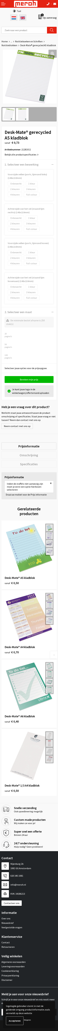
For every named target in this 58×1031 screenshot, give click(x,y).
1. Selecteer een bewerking (22, 164)
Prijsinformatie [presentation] (28, 446)
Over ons (5, 918)
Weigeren (27, 1020)
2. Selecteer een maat (18, 312)
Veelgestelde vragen (11, 927)
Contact (5, 942)
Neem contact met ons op (17, 426)
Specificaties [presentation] (29, 464)
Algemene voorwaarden (13, 961)
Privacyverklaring (10, 975)
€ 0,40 (12, 721)
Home (4, 41)
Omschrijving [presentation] (29, 455)
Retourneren (8, 946)
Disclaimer (6, 979)
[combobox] (24, 30)
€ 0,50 (12, 583)
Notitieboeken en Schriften (29, 41)
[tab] (28, 446)
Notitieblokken (9, 45)
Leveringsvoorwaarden (13, 966)
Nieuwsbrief (7, 922)
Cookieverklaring (10, 970)
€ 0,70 (12, 652)
